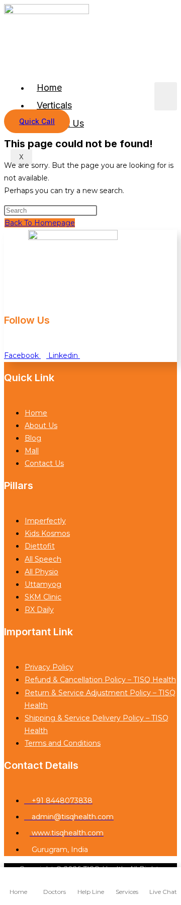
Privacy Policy (49, 667)
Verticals (54, 105)
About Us (41, 425)
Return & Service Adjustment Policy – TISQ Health (99, 699)
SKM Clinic (43, 596)
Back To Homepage (40, 222)
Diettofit (40, 546)
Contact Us (44, 463)
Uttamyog (43, 584)
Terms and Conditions (63, 743)
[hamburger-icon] (165, 96)
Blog (33, 438)
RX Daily (39, 609)
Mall (32, 450)
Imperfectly (45, 520)
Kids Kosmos (47, 533)
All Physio (41, 571)
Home (49, 87)
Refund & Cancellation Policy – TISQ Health (100, 679)
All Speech (43, 559)
